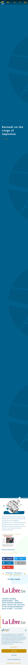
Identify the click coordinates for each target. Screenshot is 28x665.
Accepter (14, 651)
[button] (25, 630)
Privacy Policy (18, 663)
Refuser (14, 655)
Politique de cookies (10, 663)
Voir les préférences (14, 659)
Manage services (13, 646)
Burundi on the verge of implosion (11, 534)
